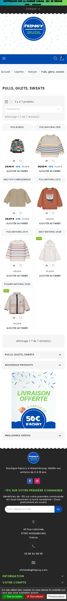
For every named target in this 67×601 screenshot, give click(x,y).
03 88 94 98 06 (33, 553)
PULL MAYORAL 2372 (50, 179)
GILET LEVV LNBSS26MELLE (17, 179)
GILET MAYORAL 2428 (50, 231)
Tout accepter (14, 596)
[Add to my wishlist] (20, 161)
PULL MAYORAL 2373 (17, 231)
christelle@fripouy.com (34, 570)
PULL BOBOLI (17, 127)
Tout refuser (36, 596)
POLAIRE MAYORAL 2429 (17, 284)
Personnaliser (56, 596)
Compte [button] (33, 9)
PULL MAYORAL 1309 (49, 127)
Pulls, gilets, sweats (19, 354)
